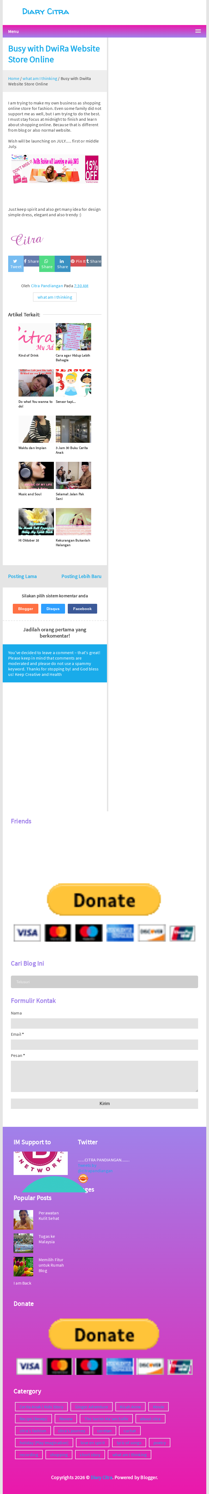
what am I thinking (55, 297)
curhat (130, 1430)
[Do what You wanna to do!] (36, 383)
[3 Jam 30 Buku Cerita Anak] (73, 429)
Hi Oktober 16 (29, 540)
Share (33, 261)
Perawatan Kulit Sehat (49, 1215)
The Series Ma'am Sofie (106, 1418)
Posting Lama (22, 576)
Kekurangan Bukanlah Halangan (73, 542)
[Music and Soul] (36, 475)
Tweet (15, 266)
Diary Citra (45, 11)
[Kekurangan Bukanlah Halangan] (73, 521)
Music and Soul (30, 494)
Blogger (25, 609)
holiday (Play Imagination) (44, 1442)
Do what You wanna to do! (36, 404)
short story (90, 1454)
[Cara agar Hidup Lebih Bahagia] (73, 336)
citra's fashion (33, 1430)
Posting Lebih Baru (82, 576)
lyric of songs (129, 1442)
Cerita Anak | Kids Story (41, 1406)
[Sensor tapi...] (73, 383)
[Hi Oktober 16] (36, 521)
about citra (150, 1418)
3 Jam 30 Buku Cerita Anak (72, 450)
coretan (104, 1430)
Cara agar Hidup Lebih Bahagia (73, 357)
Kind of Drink (29, 355)
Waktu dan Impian (32, 448)
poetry (159, 1442)
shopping (59, 1454)
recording (29, 1454)
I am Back (22, 1283)
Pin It (80, 261)
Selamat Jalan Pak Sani (70, 496)
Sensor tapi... (66, 401)
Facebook (82, 609)
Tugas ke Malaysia (47, 1238)
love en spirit (93, 1442)
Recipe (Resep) (33, 1418)
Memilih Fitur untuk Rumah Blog (51, 1265)
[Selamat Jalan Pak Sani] (73, 475)
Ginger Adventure (91, 1406)
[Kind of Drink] (36, 336)
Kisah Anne (130, 1406)
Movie (158, 1406)
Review (65, 1418)
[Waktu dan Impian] (36, 429)
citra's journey (71, 1430)
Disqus (53, 609)
